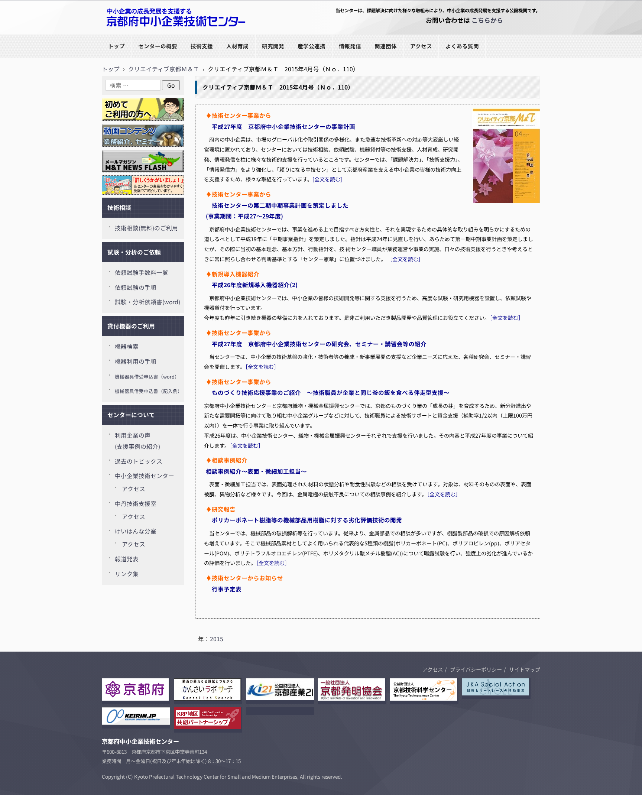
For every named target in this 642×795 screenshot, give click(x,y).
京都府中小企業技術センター (140, 34)
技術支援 (202, 46)
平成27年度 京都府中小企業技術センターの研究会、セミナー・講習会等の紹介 (316, 344)
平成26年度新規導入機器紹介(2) (252, 284)
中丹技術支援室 (135, 503)
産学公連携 (311, 46)
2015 (216, 639)
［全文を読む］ (406, 259)
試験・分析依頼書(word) (147, 302)
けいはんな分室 (135, 531)
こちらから (487, 20)
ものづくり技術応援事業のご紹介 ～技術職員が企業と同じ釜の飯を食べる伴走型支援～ (328, 392)
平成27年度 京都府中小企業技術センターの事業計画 (280, 126)
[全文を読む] (327, 179)
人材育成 (237, 46)
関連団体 (385, 46)
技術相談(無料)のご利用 (146, 228)
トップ (116, 46)
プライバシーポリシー (476, 669)
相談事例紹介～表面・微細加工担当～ (256, 471)
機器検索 (127, 346)
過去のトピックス (138, 461)
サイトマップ (524, 669)
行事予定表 (226, 589)
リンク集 (127, 574)
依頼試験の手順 (135, 287)
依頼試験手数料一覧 (141, 272)
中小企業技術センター (144, 475)
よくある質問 (462, 46)
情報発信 (350, 46)
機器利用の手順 (135, 361)
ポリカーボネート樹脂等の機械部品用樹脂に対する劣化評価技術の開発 (304, 520)
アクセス (421, 46)
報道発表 (127, 559)
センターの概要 (157, 46)
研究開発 (273, 46)
